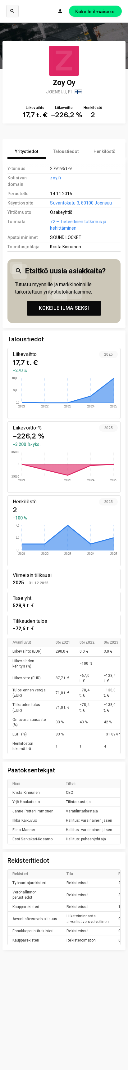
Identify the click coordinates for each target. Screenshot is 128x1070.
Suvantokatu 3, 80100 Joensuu (81, 202)
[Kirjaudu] (60, 11)
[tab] (26, 151)
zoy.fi (55, 177)
